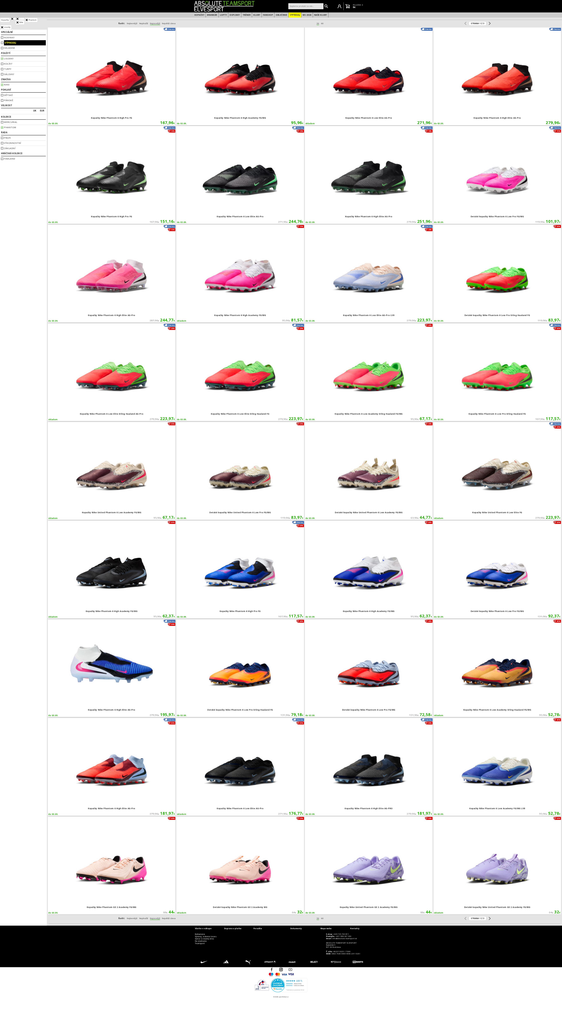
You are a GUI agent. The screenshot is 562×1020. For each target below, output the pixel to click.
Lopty (223, 15)
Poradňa (257, 928)
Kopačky (199, 15)
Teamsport (200, 943)
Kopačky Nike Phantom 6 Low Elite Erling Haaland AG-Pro (111, 372)
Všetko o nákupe (203, 928)
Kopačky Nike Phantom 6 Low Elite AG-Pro (368, 76)
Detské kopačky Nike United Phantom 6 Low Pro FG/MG (240, 471)
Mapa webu (326, 928)
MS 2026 (307, 15)
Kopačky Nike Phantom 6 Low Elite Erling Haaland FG (240, 372)
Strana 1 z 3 (477, 23)
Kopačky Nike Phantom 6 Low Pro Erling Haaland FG (497, 372)
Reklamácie (200, 934)
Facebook (271, 969)
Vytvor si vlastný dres (204, 939)
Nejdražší (143, 23)
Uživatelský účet (339, 6)
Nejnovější (155, 23)
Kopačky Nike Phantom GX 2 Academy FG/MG (111, 865)
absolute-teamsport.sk (240, 6)
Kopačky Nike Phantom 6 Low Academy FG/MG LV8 (497, 767)
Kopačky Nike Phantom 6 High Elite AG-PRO (368, 767)
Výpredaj (295, 15)
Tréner (247, 15)
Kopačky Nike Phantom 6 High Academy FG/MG (240, 76)
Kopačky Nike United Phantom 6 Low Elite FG (497, 471)
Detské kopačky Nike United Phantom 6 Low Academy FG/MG (368, 471)
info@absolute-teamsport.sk (344, 938)
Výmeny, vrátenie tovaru (205, 936)
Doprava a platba (232, 928)
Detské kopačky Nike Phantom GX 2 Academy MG (240, 865)
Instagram (281, 969)
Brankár (212, 15)
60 (322, 23)
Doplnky (235, 15)
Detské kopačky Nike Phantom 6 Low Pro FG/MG (497, 175)
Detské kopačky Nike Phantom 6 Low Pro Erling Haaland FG (497, 273)
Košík (347, 6)
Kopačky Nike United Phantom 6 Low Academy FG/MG (111, 471)
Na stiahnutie (201, 941)
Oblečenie (281, 15)
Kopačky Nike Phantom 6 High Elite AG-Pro (497, 76)
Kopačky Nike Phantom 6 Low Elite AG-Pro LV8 (368, 273)
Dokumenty (296, 928)
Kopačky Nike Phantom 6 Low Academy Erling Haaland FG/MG (368, 372)
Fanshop (268, 15)
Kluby (256, 15)
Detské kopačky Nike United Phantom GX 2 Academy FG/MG (497, 865)
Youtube (290, 969)
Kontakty (354, 928)
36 (318, 23)
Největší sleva (168, 23)
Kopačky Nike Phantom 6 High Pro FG (111, 76)
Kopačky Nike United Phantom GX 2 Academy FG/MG (368, 865)
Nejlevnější (132, 23)
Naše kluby (320, 15)
